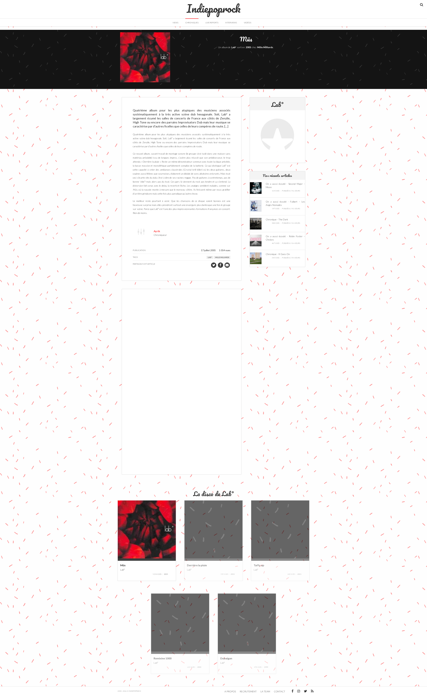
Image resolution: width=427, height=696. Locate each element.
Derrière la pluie (197, 565)
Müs (123, 565)
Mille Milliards (265, 47)
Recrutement (248, 691)
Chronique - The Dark (277, 219)
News (175, 22)
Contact (279, 691)
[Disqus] (181, 336)
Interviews (231, 22)
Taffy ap (259, 565)
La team (265, 691)
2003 (233, 574)
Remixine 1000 (162, 658)
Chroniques (191, 22)
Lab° (233, 47)
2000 (199, 667)
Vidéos (247, 22)
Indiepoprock (214, 6)
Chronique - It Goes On (278, 254)
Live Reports (211, 22)
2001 (299, 574)
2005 (248, 47)
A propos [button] (230, 691)
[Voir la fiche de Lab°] (277, 135)
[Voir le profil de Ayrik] (141, 231)
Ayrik (157, 230)
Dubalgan (226, 658)
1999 (266, 667)
